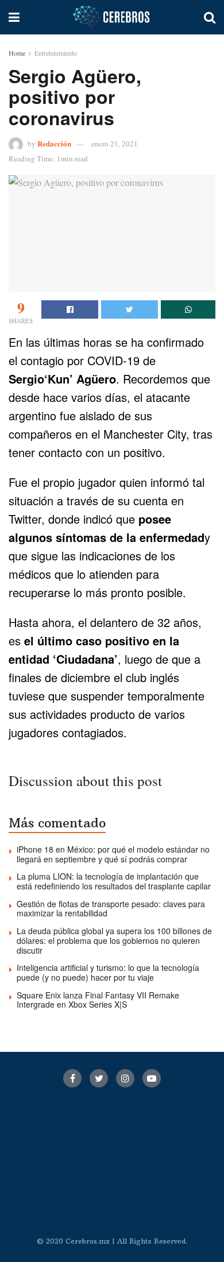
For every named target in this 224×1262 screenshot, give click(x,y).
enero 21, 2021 (114, 143)
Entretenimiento (55, 52)
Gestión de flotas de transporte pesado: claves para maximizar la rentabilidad (111, 908)
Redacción (54, 143)
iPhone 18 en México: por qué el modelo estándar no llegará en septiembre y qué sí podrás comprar (113, 854)
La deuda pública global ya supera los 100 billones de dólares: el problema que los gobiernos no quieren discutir (114, 940)
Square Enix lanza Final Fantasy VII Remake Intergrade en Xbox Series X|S (98, 1000)
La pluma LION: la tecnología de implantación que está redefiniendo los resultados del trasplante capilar (114, 881)
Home (17, 52)
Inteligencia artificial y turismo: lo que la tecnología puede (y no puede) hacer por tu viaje (108, 972)
